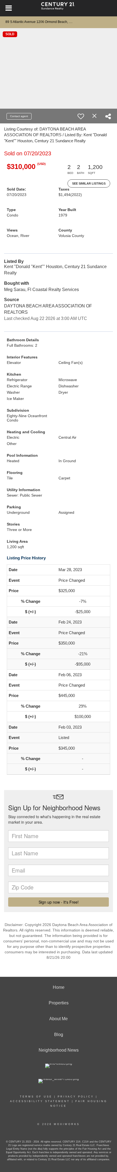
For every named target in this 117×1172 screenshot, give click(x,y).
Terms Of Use (36, 1096)
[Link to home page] (58, 8)
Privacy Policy (76, 1096)
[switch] (81, 116)
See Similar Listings (89, 183)
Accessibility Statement (40, 1101)
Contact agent (19, 116)
